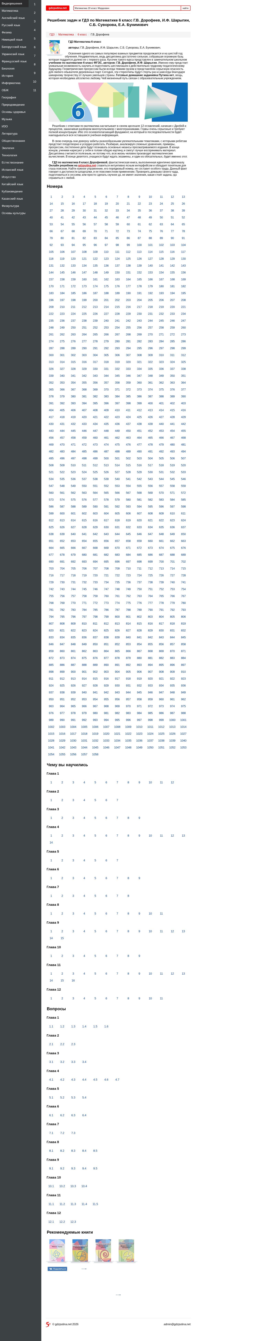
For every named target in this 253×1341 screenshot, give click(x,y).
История (7, 75)
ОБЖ (5, 90)
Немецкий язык (12, 39)
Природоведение (13, 104)
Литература (9, 133)
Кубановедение (12, 191)
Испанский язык (12, 169)
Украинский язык (13, 54)
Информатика (11, 83)
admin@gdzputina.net (177, 1324)
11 (34, 90)
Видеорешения (12, 3)
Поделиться (59, 1269)
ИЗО (5, 126)
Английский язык (13, 18)
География (9, 97)
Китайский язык (12, 184)
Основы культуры (13, 213)
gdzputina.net (87, 165)
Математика (10, 10)
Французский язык (14, 61)
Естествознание (12, 162)
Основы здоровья (13, 112)
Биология (8, 68)
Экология (8, 148)
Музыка (7, 119)
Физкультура (10, 206)
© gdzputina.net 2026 (65, 1324)
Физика (7, 32)
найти (185, 8)
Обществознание (13, 140)
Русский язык (11, 25)
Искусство (9, 177)
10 (34, 81)
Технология (9, 155)
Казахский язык (12, 198)
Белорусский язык (14, 47)
